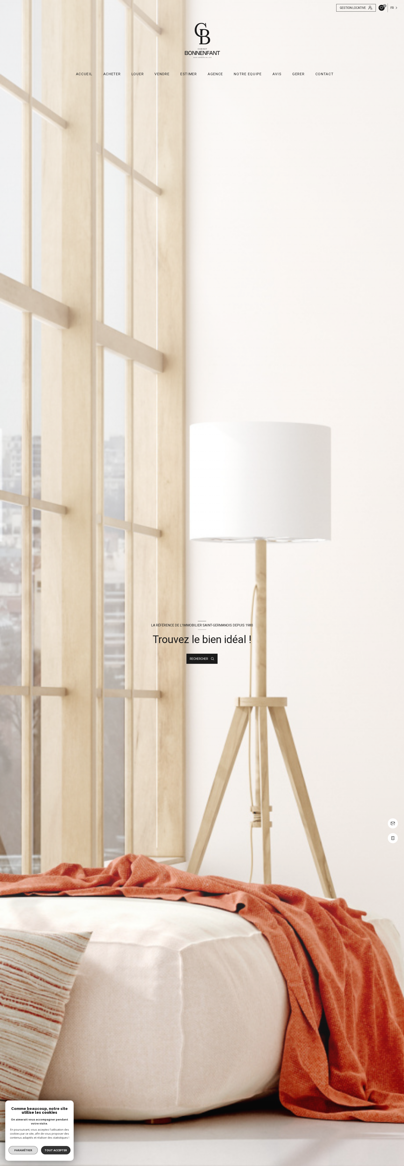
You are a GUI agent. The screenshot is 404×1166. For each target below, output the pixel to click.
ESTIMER (188, 74)
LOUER (138, 74)
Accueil (84, 74)
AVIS (277, 74)
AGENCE (215, 74)
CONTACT (324, 74)
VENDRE (161, 74)
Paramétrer (23, 1150)
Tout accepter (56, 1150)
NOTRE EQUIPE (248, 74)
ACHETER (112, 74)
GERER (298, 74)
